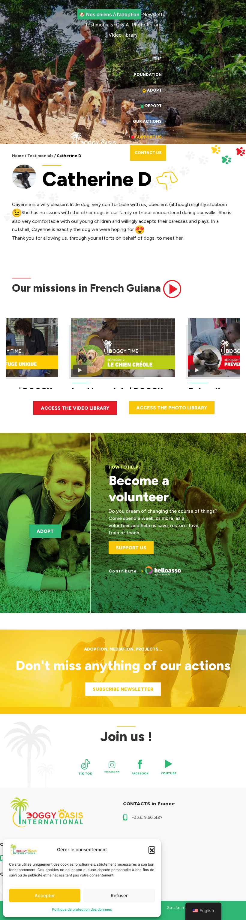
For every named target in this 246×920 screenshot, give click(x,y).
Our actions (147, 121)
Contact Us (148, 152)
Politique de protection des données (82, 909)
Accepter (44, 895)
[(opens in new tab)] (85, 767)
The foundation (148, 67)
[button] (152, 850)
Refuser (119, 895)
